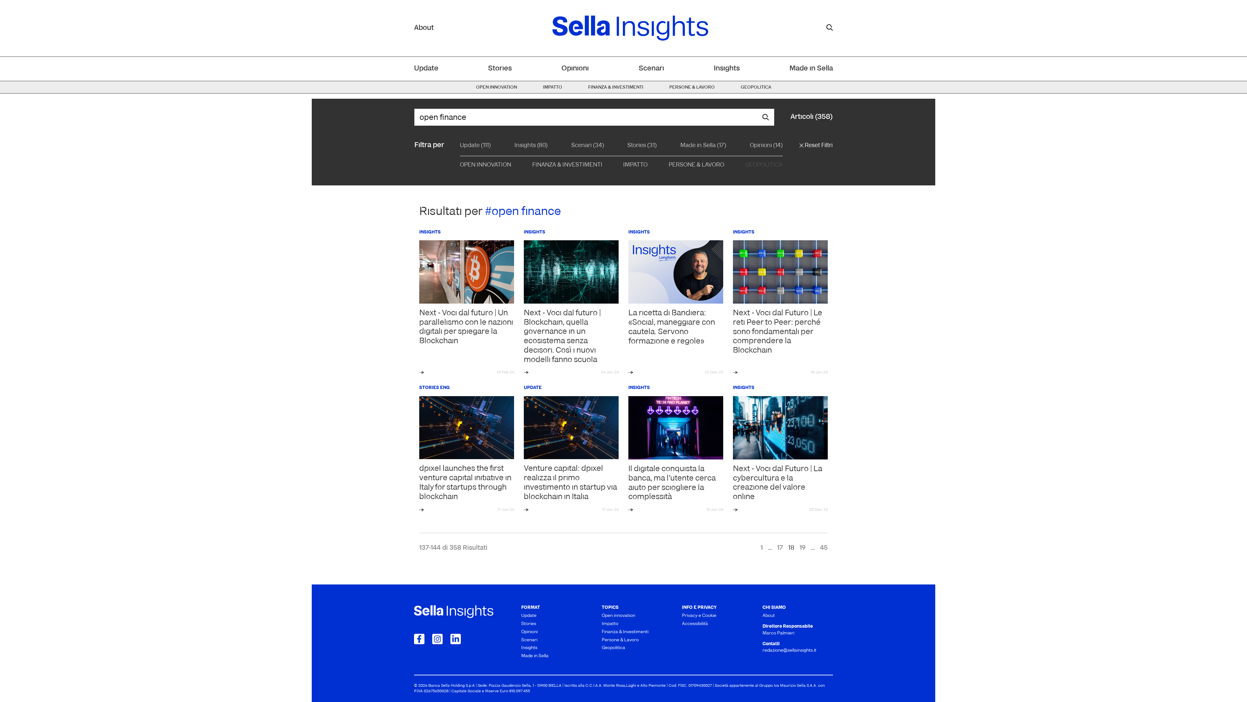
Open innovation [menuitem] (496, 87)
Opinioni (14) (766, 146)
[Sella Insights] (630, 28)
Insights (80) (531, 146)
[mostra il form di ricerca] (829, 27)
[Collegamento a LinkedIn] (455, 639)
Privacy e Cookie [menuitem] (699, 615)
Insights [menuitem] (727, 68)
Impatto (635, 165)
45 (824, 548)
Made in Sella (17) (703, 146)
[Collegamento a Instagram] (437, 639)
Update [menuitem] (426, 68)
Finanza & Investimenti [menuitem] (615, 87)
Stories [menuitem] (500, 68)
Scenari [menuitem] (651, 68)
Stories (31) (642, 146)
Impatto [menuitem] (552, 87)
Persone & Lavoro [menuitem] (692, 87)
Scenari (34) (587, 146)
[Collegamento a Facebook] (419, 639)
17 (780, 548)
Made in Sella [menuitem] (811, 68)
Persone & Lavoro (696, 165)
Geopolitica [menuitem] (756, 87)
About (424, 28)
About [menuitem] (768, 615)
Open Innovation (485, 165)
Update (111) (475, 146)
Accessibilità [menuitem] (695, 623)
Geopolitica (764, 165)
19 (803, 548)
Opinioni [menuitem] (575, 68)
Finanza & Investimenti (567, 165)
